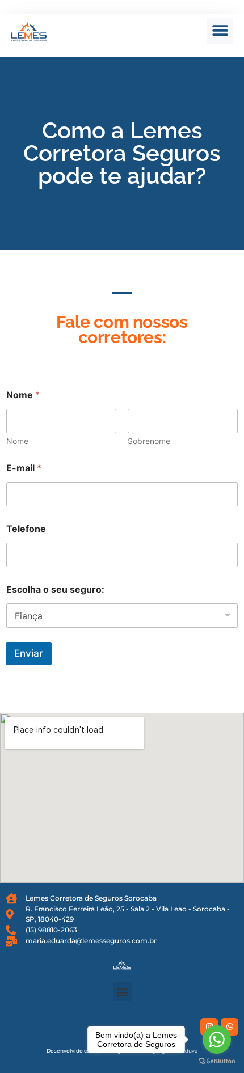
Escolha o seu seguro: (55, 589)
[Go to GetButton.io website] (217, 1061)
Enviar (28, 653)
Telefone (26, 528)
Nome (17, 441)
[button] (220, 31)
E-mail (23, 468)
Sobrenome (149, 441)
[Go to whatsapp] (217, 1039)
